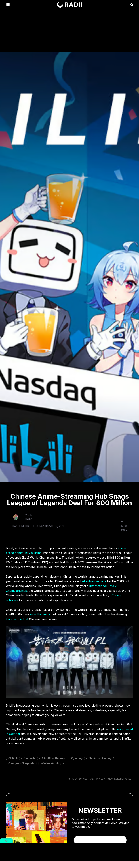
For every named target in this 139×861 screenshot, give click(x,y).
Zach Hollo (28, 517)
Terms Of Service (77, 778)
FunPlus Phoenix (54, 758)
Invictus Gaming (100, 758)
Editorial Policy (122, 778)
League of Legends (22, 763)
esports (30, 758)
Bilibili (14, 758)
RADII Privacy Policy (101, 778)
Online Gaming (51, 763)
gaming (78, 758)
